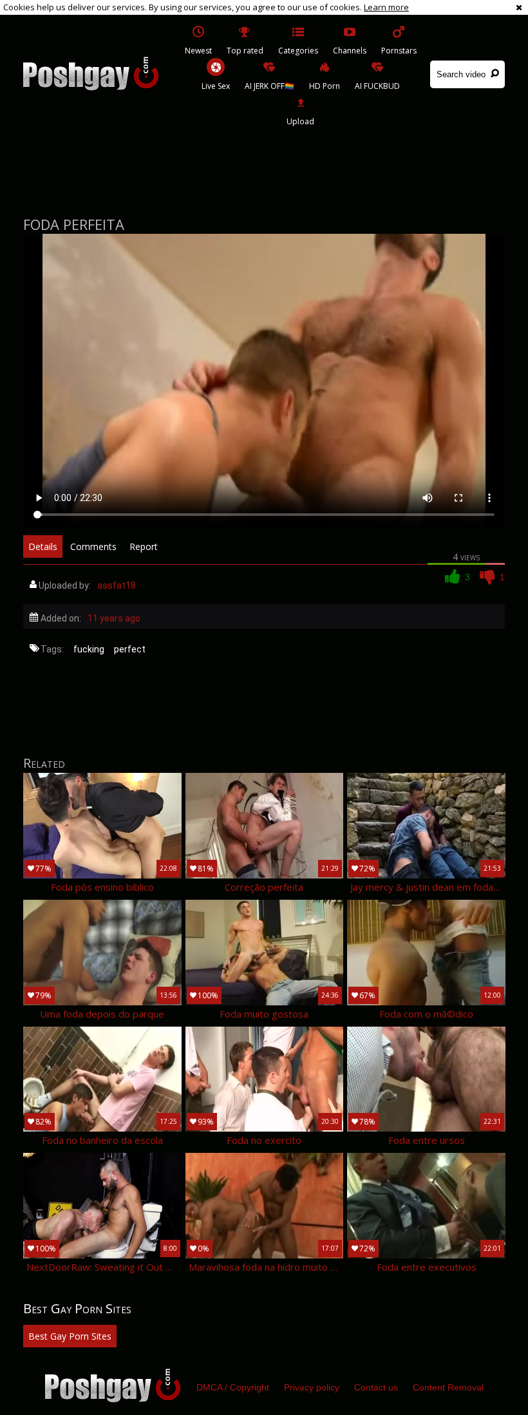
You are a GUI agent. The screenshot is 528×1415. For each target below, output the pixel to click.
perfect (130, 649)
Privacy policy (311, 1387)
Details (42, 546)
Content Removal (448, 1387)
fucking (88, 649)
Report (143, 546)
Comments (93, 546)
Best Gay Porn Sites (69, 1336)
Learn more (386, 7)
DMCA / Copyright (232, 1387)
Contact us (376, 1387)
